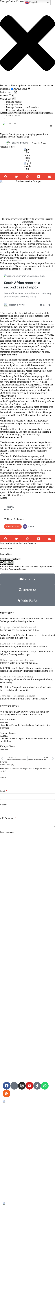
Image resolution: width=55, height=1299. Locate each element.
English (33, 2)
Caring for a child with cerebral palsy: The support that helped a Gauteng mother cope (26, 653)
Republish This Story (10, 559)
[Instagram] (22, 1086)
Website (3, 804)
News (12, 146)
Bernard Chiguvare (25, 696)
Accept (3, 112)
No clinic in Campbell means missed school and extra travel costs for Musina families (25, 688)
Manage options (14, 101)
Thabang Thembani (25, 643)
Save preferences (33, 112)
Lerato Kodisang (24, 676)
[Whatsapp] (45, 1086)
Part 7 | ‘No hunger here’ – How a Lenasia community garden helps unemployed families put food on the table (26, 669)
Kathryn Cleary (7, 746)
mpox (49, 370)
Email (3, 791)
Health (4, 146)
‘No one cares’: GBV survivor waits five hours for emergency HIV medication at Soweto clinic (24, 713)
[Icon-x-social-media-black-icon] (14, 1086)
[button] (27, 43)
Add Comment (8, 818)
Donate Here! (6, 548)
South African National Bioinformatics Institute (22, 234)
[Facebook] (6, 1086)
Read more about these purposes (21, 110)
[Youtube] (29, 1086)
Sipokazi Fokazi (8, 733)
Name (3, 777)
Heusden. (38, 235)
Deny (10, 112)
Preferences (19, 112)
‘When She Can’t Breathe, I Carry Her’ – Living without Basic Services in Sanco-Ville (27, 636)
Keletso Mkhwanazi (26, 627)
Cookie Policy (13, 115)
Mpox (3, 359)
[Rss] (6, 1093)
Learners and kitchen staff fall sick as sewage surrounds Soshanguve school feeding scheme (26, 620)
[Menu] (51, 126)
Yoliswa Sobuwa (20, 142)
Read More (4, 722)
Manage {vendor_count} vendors (22, 107)
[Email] (25, 526)
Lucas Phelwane (27, 660)
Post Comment (7, 832)
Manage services (14, 104)
